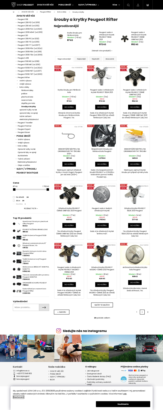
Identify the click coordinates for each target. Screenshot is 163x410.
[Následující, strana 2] (142, 312)
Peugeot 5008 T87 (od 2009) (30, 74)
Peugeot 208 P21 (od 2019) (29, 22)
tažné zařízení (25, 116)
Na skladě (22, 197)
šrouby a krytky (28, 106)
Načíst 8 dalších (102, 305)
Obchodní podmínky (95, 379)
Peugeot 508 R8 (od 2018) (28, 61)
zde (125, 393)
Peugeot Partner (24, 126)
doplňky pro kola (28, 103)
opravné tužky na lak (28, 110)
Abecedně (110, 59)
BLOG (52, 379)
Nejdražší (95, 59)
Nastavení (18, 397)
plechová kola (27, 97)
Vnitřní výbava (24, 139)
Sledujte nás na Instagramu (85, 331)
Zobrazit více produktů (101, 50)
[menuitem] (45, 5)
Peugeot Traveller (25, 122)
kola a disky (24, 87)
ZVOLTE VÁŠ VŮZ (26, 15)
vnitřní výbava (25, 80)
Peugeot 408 (23, 58)
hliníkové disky (27, 90)
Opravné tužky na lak (26, 149)
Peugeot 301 (23, 35)
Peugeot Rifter (24, 77)
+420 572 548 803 (24, 373)
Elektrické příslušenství (27, 162)
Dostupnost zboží (94, 374)
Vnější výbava (23, 142)
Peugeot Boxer (24, 132)
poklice (24, 93)
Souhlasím (123, 404)
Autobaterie (23, 155)
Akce (20, 200)
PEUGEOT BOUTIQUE (27, 172)
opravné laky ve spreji (29, 113)
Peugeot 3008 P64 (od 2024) (30, 48)
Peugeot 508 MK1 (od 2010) (29, 64)
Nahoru (62, 312)
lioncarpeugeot (23, 376)
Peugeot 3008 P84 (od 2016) (30, 51)
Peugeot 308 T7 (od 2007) (29, 45)
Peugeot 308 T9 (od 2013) (28, 42)
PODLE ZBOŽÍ (23, 135)
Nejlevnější (81, 59)
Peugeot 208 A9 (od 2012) (28, 25)
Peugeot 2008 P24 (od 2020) (30, 29)
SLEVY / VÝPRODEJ (27, 168)
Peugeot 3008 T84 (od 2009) (30, 55)
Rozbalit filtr (30, 208)
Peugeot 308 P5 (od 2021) (28, 38)
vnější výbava (25, 84)
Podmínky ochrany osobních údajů (99, 383)
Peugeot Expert (24, 129)
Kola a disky (22, 146)
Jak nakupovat (93, 371)
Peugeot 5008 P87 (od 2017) (30, 71)
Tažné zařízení (24, 159)
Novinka (21, 204)
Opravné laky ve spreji (27, 152)
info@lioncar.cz (23, 370)
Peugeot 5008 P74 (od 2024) (30, 68)
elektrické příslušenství (29, 119)
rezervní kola (26, 100)
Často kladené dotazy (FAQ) (99, 376)
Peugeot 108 (23, 19)
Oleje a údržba (24, 165)
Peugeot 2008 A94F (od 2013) (30, 32)
